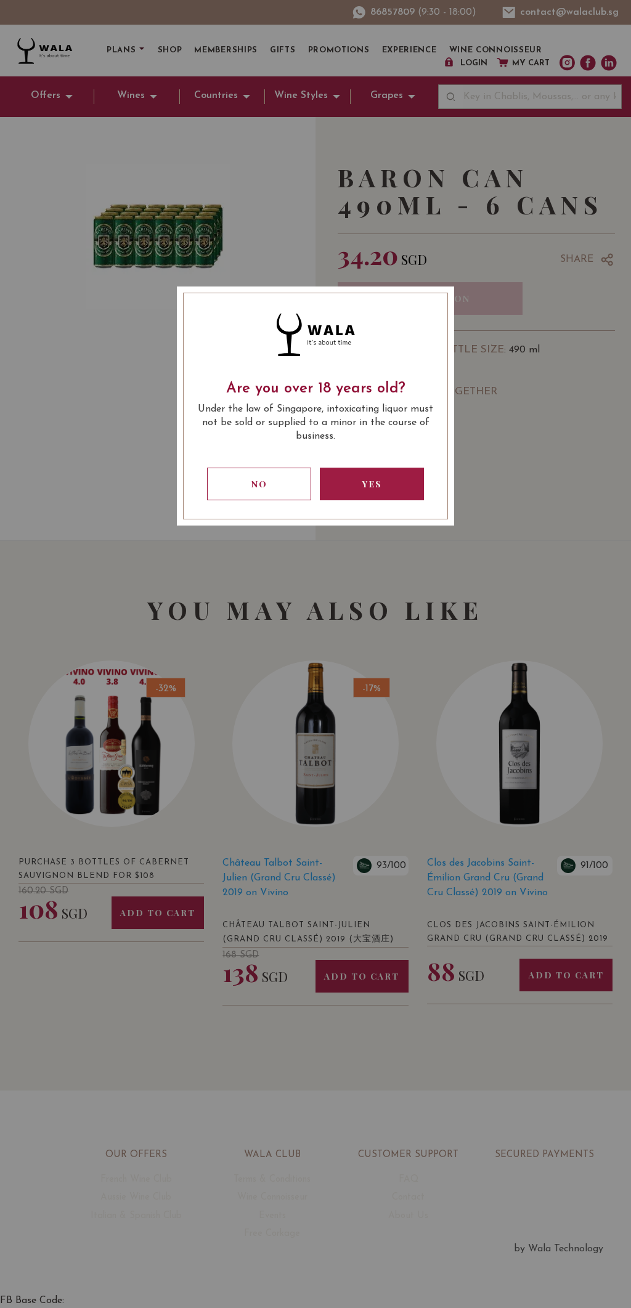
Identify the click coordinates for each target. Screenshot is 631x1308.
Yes (372, 484)
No (259, 484)
